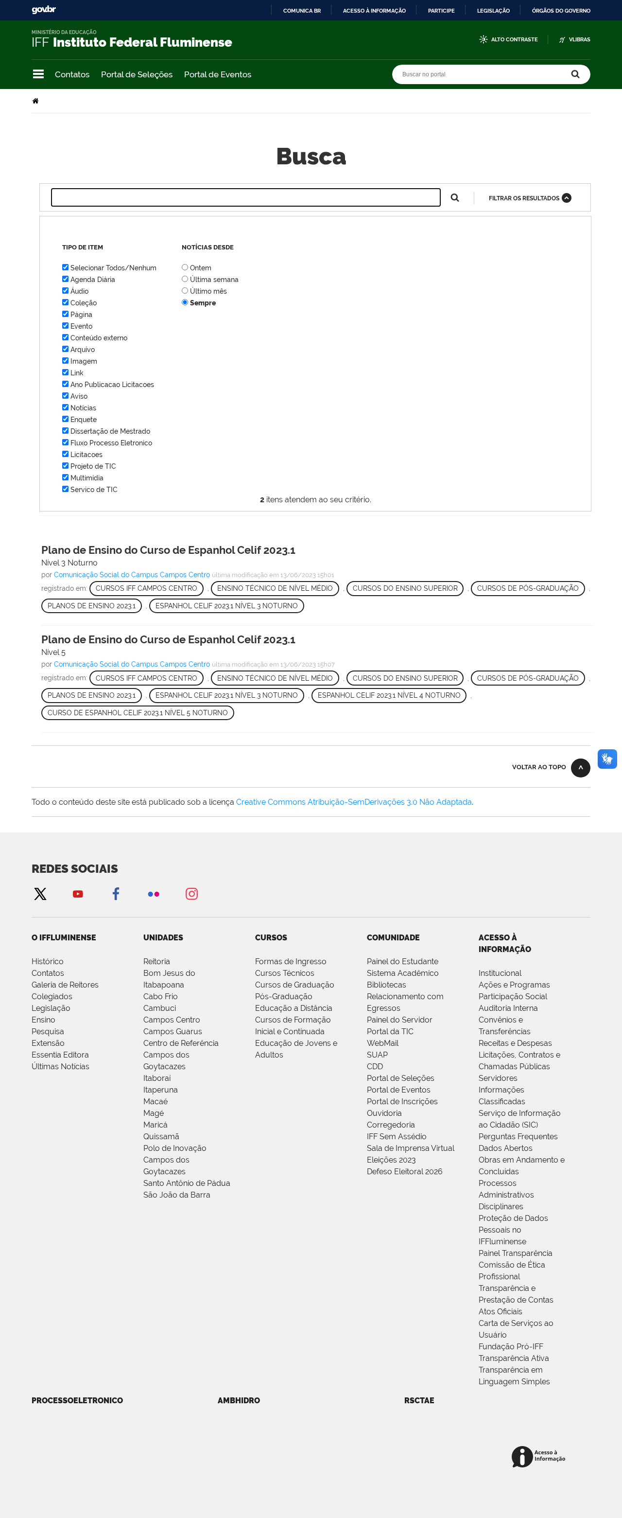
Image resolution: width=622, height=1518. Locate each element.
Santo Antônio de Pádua (186, 1183)
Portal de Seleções (137, 74)
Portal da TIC (390, 1031)
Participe (441, 10)
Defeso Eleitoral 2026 (405, 1171)
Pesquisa (48, 1031)
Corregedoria (391, 1125)
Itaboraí (157, 1078)
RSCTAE (419, 1400)
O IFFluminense (64, 937)
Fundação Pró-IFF (511, 1346)
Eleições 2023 (391, 1160)
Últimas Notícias (60, 1066)
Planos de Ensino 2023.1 (92, 606)
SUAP (377, 1054)
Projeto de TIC (93, 466)
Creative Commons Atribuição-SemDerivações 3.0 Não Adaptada (354, 802)
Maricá (155, 1125)
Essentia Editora (60, 1054)
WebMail (382, 1043)
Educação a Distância (293, 1008)
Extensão (48, 1043)
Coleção (83, 303)
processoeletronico (77, 1400)
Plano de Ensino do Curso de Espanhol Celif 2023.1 (168, 550)
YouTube (77, 893)
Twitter (40, 893)
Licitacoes (86, 455)
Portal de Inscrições (402, 1101)
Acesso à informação (374, 10)
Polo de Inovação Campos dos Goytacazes (175, 1160)
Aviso (78, 396)
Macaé (155, 1101)
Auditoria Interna (508, 1008)
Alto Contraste (514, 39)
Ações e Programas (514, 984)
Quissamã (161, 1136)
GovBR (44, 10)
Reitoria (156, 961)
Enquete (83, 420)
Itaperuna (160, 1089)
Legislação (493, 10)
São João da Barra (176, 1195)
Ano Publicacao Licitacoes (112, 384)
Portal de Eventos (217, 74)
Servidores (498, 1078)
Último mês (208, 291)
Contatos (72, 74)
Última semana (214, 279)
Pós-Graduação (283, 996)
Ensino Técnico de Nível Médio (275, 588)
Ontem (200, 268)
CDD (375, 1066)
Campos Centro (171, 1019)
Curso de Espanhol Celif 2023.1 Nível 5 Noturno (138, 713)
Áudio (79, 291)
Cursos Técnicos (284, 973)
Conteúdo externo (98, 338)
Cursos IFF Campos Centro (146, 588)
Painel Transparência (516, 1253)
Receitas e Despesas (515, 1043)
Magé (153, 1113)
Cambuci (159, 1008)
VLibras (579, 39)
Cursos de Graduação (294, 984)
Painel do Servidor (399, 1019)
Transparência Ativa (514, 1358)
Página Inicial (36, 101)
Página (81, 314)
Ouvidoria (384, 1113)
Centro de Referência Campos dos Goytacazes (181, 1055)
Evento (81, 326)
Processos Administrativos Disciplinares (506, 1195)
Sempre (203, 303)
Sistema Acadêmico (403, 973)
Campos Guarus (172, 1031)
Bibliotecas (386, 984)
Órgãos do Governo (561, 10)
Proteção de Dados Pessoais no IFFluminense (513, 1230)
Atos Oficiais (500, 1311)
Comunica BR (302, 10)
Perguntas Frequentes (518, 1136)
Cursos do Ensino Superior (405, 588)
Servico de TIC (94, 490)
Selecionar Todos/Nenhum (113, 268)
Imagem (83, 361)
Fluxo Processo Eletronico (111, 443)
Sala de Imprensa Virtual (410, 1148)
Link (77, 373)
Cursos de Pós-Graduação (528, 588)
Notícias (83, 408)
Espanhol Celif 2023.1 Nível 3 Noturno (227, 606)
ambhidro (239, 1400)
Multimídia (87, 478)
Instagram (191, 893)
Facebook (115, 893)
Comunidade (393, 937)
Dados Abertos (506, 1148)
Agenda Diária (92, 279)
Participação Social (513, 996)
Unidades (163, 937)
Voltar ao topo (539, 767)
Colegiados (52, 996)
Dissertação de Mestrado (110, 431)
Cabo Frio (160, 996)
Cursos (271, 937)
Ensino (43, 1019)
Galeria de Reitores (65, 984)
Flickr (153, 893)
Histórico (48, 961)
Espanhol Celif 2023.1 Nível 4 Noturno (389, 695)
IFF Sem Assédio (397, 1136)
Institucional (500, 973)
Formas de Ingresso (291, 961)
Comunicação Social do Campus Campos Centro (132, 575)
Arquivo (82, 349)
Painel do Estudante (402, 961)
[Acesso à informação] (540, 1457)
